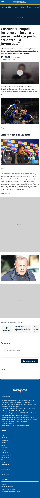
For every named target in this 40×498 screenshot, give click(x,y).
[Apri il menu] (2, 2)
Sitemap (4, 484)
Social (3, 462)
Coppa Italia (5, 457)
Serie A (3, 445)
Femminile (4, 452)
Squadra (4, 437)
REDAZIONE (5, 465)
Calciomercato (5, 447)
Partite (3, 442)
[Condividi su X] (8, 57)
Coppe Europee (6, 455)
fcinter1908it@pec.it (7, 423)
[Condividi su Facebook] (5, 57)
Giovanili (4, 450)
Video (3, 460)
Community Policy (7, 486)
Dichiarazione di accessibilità (10, 491)
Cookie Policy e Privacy (8, 489)
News (16, 7)
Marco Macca (16, 57)
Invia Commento (29, 361)
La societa (4, 440)
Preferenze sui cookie (8, 494)
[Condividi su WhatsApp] (2, 57)
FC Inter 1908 (6, 7)
